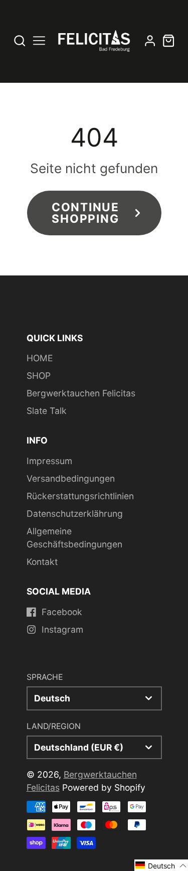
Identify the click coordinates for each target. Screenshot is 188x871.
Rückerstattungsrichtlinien (80, 496)
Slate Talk (47, 410)
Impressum (49, 461)
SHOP (39, 375)
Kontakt (42, 561)
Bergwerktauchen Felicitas (81, 393)
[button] (161, 865)
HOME (40, 358)
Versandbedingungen (71, 478)
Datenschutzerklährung (75, 513)
